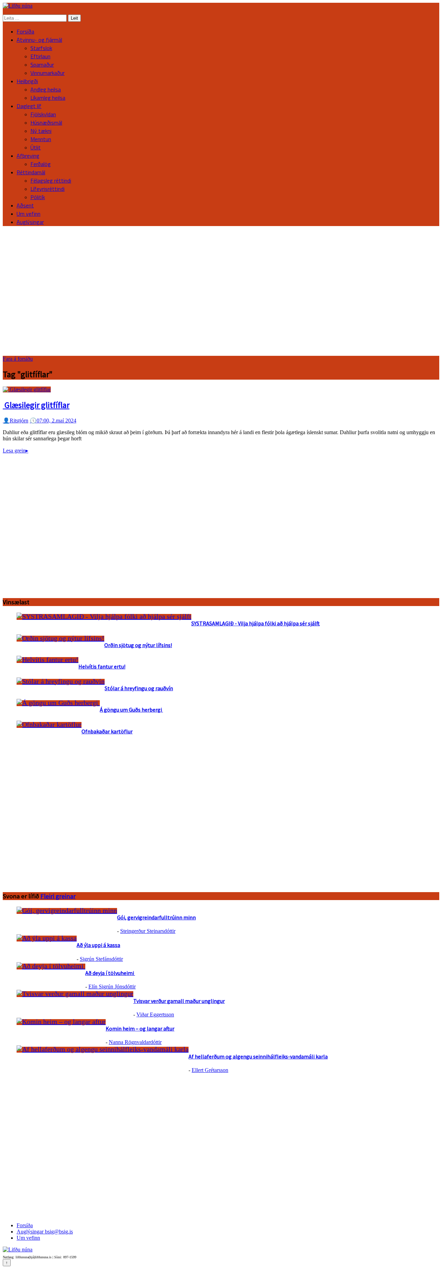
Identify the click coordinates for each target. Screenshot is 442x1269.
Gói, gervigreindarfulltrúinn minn (156, 917)
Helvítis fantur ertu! (101, 666)
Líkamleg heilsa (47, 98)
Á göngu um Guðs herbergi (131, 709)
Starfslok (41, 48)
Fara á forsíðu (18, 359)
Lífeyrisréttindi (47, 189)
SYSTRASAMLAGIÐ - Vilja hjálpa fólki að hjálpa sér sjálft (255, 623)
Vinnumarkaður (47, 73)
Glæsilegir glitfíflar (36, 405)
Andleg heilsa (45, 89)
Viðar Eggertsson (155, 1014)
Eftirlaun (40, 56)
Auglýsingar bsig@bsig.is (45, 1231)
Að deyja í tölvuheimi (110, 972)
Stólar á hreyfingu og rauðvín (139, 688)
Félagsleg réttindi (50, 180)
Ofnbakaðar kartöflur (107, 731)
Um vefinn (28, 213)
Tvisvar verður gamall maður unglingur (179, 1000)
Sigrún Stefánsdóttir (101, 959)
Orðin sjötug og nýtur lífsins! (138, 645)
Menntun (40, 139)
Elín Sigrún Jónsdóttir (112, 986)
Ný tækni (40, 131)
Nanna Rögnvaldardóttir (135, 1042)
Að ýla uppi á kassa (98, 944)
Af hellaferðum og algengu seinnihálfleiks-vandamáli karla (258, 1056)
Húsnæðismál (46, 122)
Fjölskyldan (43, 114)
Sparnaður (42, 64)
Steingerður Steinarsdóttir (147, 931)
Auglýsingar (30, 222)
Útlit (35, 147)
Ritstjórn (15, 420)
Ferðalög (40, 164)
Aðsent (25, 205)
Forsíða (25, 31)
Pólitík (37, 197)
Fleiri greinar (58, 896)
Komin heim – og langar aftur (140, 1028)
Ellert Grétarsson (210, 1070)
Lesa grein (15, 450)
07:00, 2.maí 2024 (53, 420)
